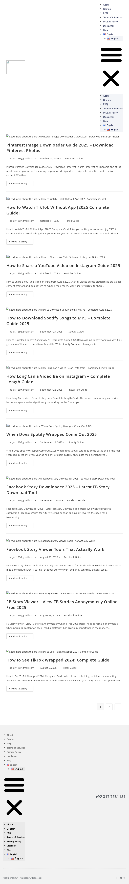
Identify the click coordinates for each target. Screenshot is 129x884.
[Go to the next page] (118, 707)
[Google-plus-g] (124, 878)
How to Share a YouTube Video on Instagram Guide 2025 (63, 265)
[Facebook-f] (117, 878)
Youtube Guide (72, 273)
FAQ (105, 13)
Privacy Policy (110, 21)
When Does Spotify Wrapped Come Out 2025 (51, 434)
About (106, 4)
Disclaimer (108, 25)
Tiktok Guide (72, 220)
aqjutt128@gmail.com (22, 158)
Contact (107, 9)
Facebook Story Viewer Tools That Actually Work (55, 549)
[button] (111, 67)
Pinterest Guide (74, 158)
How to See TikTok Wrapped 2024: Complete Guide (57, 660)
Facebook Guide (76, 500)
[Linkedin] (121, 878)
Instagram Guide (78, 389)
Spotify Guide (76, 331)
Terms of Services (113, 17)
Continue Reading (21, 183)
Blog (105, 30)
